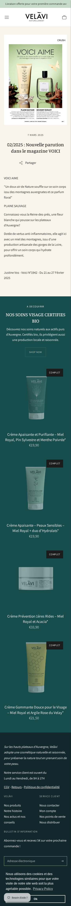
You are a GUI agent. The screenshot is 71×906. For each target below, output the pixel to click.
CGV (6, 787)
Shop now (35, 352)
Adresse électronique (20, 856)
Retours (16, 787)
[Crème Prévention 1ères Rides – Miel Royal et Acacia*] (35, 578)
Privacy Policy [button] (43, 888)
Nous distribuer (49, 822)
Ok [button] (35, 898)
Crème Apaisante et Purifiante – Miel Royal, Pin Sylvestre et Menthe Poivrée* (35, 437)
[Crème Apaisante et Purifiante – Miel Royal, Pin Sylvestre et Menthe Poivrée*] (35, 396)
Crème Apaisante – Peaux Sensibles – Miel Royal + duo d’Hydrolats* (35, 528)
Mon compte (47, 811)
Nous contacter (49, 805)
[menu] (6, 17)
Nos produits (12, 805)
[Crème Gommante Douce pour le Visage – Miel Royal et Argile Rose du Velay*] (35, 669)
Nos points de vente (52, 817)
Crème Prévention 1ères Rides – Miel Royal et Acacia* (35, 619)
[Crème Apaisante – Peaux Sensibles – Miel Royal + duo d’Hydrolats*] (35, 487)
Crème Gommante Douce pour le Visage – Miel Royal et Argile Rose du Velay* (36, 709)
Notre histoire (13, 811)
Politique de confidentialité (42, 787)
